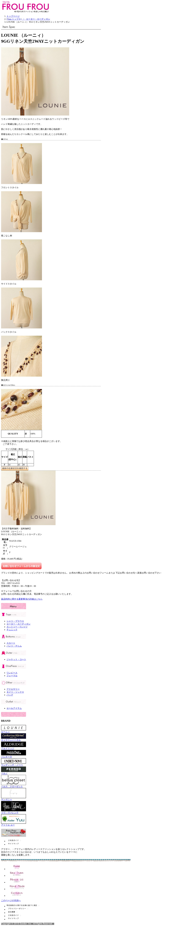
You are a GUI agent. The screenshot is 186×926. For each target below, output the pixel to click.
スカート (11, 643)
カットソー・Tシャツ (17, 627)
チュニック (12, 630)
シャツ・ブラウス (15, 621)
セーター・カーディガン (19, 624)
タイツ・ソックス (15, 692)
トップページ (13, 16)
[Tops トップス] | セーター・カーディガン (28, 19)
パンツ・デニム (14, 646)
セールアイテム (14, 708)
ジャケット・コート (16, 659)
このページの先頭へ (11, 900)
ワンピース (12, 673)
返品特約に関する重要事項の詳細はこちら (21, 599)
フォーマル (12, 675)
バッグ (10, 695)
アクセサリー (13, 689)
